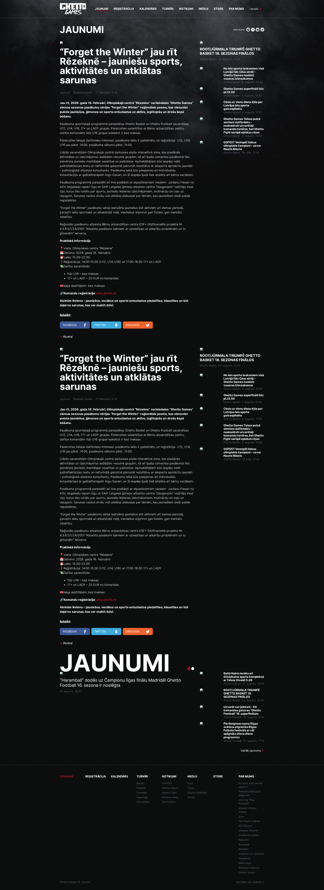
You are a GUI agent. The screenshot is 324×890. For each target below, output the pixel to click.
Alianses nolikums (249, 867)
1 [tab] (188, 668)
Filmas (191, 797)
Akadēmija (244, 858)
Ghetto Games (232, 683)
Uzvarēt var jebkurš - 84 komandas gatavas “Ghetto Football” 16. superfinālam (242, 710)
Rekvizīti (243, 839)
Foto (190, 783)
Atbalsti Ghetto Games (247, 810)
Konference (169, 801)
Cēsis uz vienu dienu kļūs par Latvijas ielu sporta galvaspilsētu (243, 105)
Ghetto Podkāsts (197, 792)
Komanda (244, 844)
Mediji (192, 776)
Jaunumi (65, 92)
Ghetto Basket (208, 59)
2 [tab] (192, 668)
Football (141, 787)
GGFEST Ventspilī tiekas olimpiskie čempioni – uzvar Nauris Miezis (242, 146)
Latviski (254, 8)
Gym (241, 816)
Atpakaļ (68, 336)
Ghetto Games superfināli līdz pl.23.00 (244, 90)
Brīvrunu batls (170, 797)
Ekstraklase (143, 801)
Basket (140, 783)
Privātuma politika (249, 835)
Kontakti (243, 848)
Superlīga (142, 797)
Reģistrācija (95, 776)
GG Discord (245, 825)
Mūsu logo (245, 863)
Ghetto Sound (247, 872)
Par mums (246, 776)
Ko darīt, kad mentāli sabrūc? (250, 785)
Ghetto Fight (169, 792)
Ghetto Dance (170, 787)
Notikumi (169, 776)
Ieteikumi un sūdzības (251, 853)
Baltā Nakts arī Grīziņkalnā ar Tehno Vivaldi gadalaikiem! (116, 680)
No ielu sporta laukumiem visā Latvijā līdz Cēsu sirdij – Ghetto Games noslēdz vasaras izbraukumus (244, 73)
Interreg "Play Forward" (246, 801)
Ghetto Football (233, 717)
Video (191, 787)
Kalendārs (119, 776)
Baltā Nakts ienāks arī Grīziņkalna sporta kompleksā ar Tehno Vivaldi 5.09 (244, 677)
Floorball (141, 792)
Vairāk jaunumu (251, 750)
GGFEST (167, 783)
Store (218, 776)
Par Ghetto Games (249, 821)
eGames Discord (248, 830)
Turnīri (142, 776)
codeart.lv (258, 881)
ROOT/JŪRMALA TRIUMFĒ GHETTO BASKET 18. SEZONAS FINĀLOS (230, 51)
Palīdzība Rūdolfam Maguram (250, 793)
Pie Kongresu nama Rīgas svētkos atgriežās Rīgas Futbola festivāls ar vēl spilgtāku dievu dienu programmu (241, 730)
